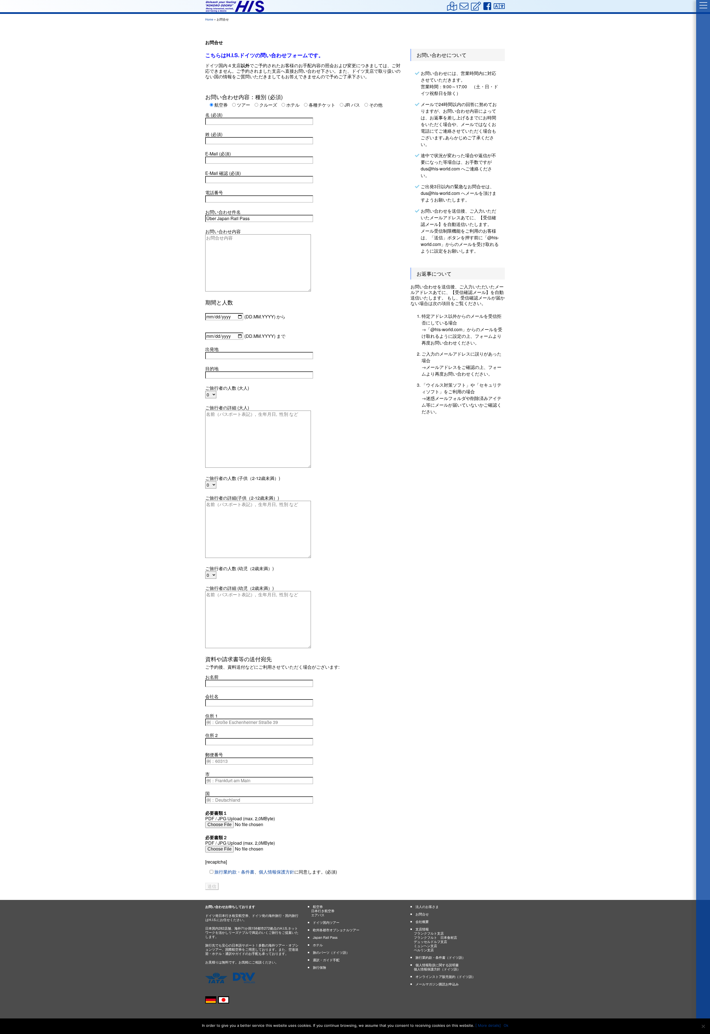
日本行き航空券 (322, 910)
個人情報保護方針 (276, 872)
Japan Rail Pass (325, 937)
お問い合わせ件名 (223, 212)
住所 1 (211, 716)
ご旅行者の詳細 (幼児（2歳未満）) (239, 588)
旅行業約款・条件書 (234, 872)
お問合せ (422, 914)
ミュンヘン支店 (425, 945)
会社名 (212, 697)
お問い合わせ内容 (223, 232)
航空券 (318, 906)
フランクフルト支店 (429, 933)
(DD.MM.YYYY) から (264, 316)
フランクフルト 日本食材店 (435, 937)
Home (209, 19)
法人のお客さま (427, 906)
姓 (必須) (213, 134)
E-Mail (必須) (218, 154)
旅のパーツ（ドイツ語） (331, 952)
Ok (506, 1025)
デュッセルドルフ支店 (430, 941)
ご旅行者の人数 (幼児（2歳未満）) (239, 569)
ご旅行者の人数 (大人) (227, 388)
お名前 (212, 677)
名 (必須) (213, 115)
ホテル (318, 944)
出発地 (212, 349)
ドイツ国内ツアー (326, 922)
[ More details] (488, 1025)
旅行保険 (319, 967)
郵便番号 (214, 755)
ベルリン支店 (424, 949)
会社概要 (422, 921)
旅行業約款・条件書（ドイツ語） (440, 957)
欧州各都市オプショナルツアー (336, 929)
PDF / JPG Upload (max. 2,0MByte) (240, 816)
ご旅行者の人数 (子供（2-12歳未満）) (242, 478)
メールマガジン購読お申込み (437, 984)
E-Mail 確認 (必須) (223, 173)
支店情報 (422, 929)
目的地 (212, 369)
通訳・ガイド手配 (326, 959)
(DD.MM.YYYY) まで (264, 336)
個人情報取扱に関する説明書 (437, 964)
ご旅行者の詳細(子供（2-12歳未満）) (242, 498)
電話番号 (214, 193)
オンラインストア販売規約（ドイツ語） (445, 976)
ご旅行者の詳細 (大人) (227, 408)
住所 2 (211, 735)
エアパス (317, 914)
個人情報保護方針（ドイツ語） (437, 969)
